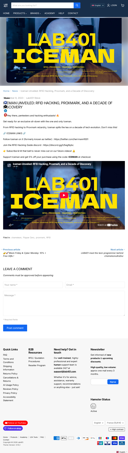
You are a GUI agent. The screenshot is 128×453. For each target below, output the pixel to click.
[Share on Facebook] (5, 102)
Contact (73, 13)
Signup (113, 382)
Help (61, 13)
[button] (122, 452)
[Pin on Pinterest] (5, 114)
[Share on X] (5, 106)
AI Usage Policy (11, 385)
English (97, 423)
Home (6, 13)
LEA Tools (34, 437)
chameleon (16, 237)
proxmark (40, 237)
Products (19, 13)
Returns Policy (10, 373)
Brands (35, 13)
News (15, 91)
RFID (48, 237)
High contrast (117, 429)
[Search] (77, 5)
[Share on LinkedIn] (5, 110)
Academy (49, 13)
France (114, 423)
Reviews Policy (10, 389)
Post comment (15, 328)
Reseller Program (37, 365)
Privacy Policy (10, 393)
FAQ (5, 355)
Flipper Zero (28, 237)
